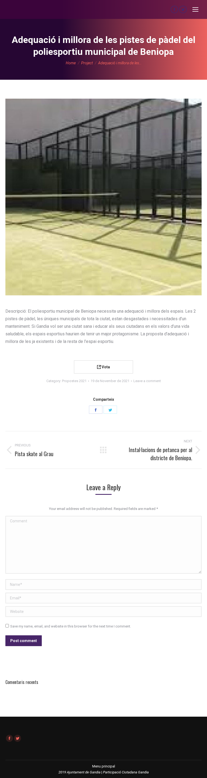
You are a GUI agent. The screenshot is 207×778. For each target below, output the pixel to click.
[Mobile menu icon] (195, 9)
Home (71, 63)
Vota (105, 367)
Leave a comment (147, 381)
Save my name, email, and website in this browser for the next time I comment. (70, 626)
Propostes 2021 (74, 381)
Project (87, 63)
